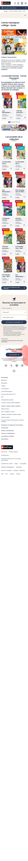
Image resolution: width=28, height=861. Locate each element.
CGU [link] (2, 474)
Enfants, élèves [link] (5, 408)
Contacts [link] (12, 474)
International (4, 439)
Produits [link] (18, 474)
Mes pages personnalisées (10, 8)
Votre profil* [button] (6, 312)
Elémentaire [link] (4, 383)
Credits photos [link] (5, 455)
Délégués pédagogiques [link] (7, 467)
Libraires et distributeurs (8, 433)
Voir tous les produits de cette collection (11, 288)
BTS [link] (2, 397)
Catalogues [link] (19, 467)
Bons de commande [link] (6, 470)
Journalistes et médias (7, 436)
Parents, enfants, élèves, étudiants (11, 406)
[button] (9, 122)
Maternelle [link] (4, 380)
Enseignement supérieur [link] (7, 399)
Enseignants (4, 377)
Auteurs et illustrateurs (7, 430)
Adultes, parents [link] (5, 417)
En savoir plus (4, 338)
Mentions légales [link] (13, 451)
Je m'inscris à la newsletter (13, 322)
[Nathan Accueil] (6, 3)
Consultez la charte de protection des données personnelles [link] (12, 341)
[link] (6, 365)
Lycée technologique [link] (6, 391)
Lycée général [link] (5, 388)
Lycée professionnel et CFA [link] (8, 394)
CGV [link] (6, 474)
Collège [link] (3, 385)
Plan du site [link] (4, 451)
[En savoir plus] (14, 127)
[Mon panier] (22, 3)
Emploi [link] (16, 463)
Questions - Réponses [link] (19, 470)
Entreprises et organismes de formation (12, 425)
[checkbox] (2, 326)
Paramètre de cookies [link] (7, 463)
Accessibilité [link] (23, 463)
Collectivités (4, 427)
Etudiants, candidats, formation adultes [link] (11, 414)
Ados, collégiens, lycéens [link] (7, 411)
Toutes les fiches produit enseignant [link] (10, 402)
